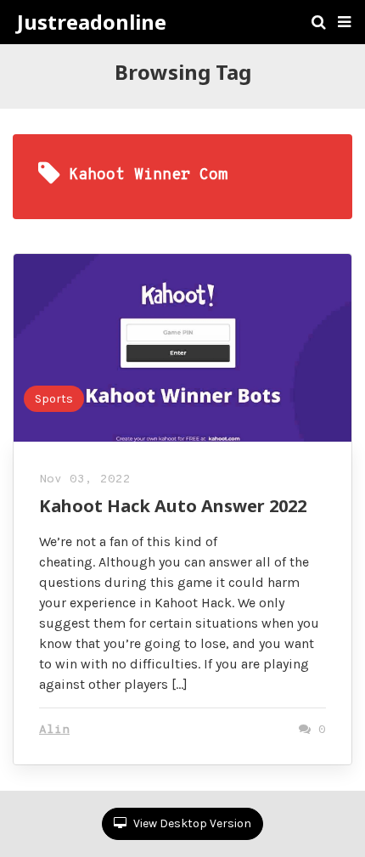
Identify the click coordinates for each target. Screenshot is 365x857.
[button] (344, 22)
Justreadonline (91, 22)
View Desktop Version (191, 823)
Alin (54, 730)
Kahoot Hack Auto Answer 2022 (172, 505)
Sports (54, 399)
